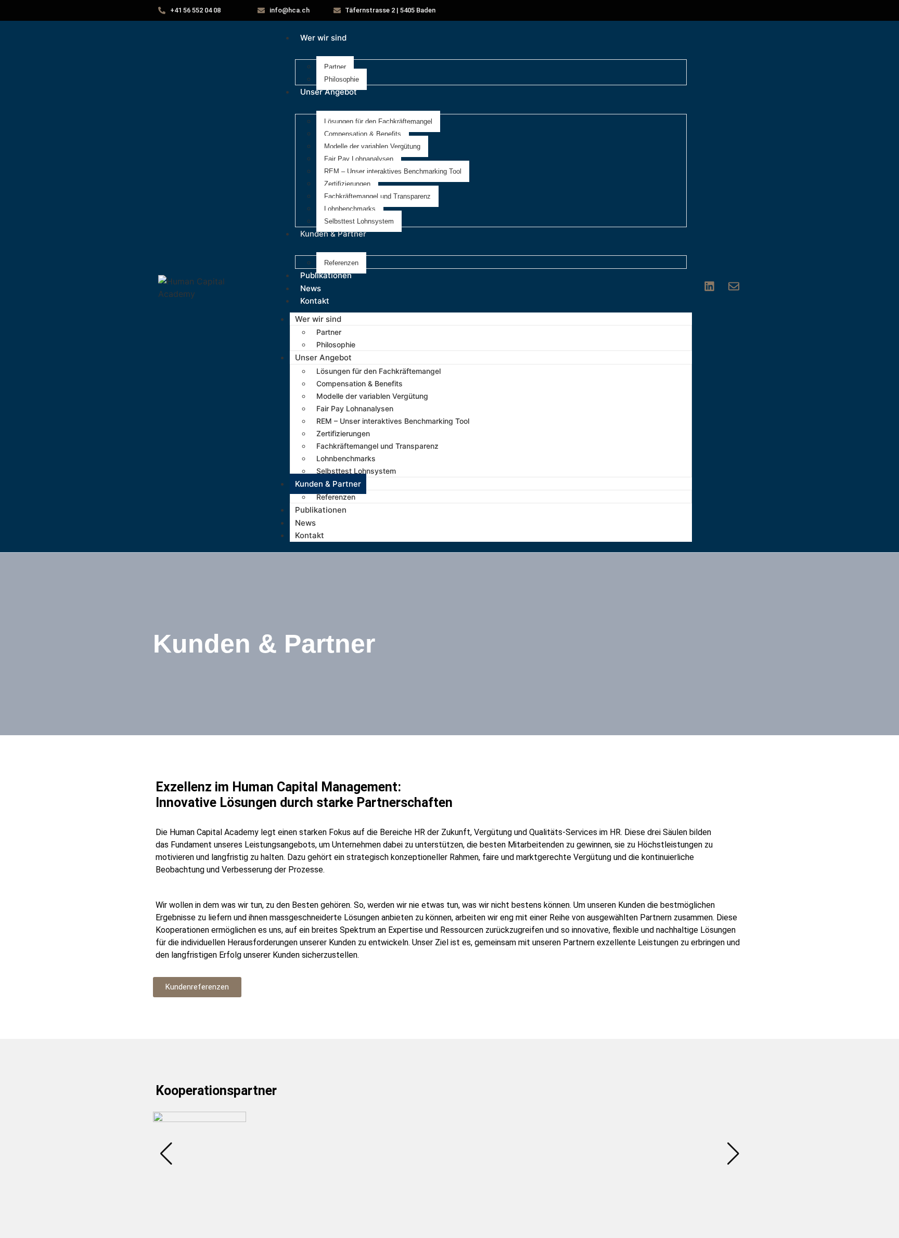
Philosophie (341, 79)
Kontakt (314, 301)
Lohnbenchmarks (350, 209)
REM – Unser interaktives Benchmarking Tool (392, 171)
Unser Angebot (328, 92)
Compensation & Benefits (362, 134)
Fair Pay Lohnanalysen (358, 159)
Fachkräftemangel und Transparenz (377, 196)
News (310, 288)
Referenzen (341, 263)
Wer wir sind (323, 38)
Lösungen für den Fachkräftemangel (378, 121)
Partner (335, 67)
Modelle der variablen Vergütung (372, 146)
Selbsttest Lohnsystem (359, 221)
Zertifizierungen (347, 184)
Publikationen (326, 275)
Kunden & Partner (333, 234)
